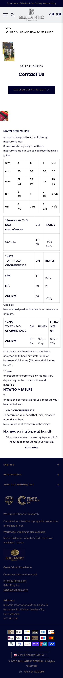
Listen (20, 542)
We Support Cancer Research (21, 514)
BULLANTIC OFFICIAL (31, 661)
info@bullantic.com (14, 580)
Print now (31, 447)
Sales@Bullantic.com (30, 89)
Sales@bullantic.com (15, 589)
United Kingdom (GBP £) (31, 654)
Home (7, 28)
